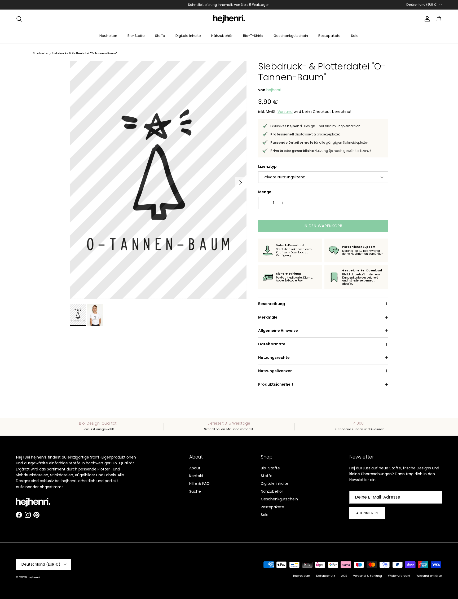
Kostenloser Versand (195, 7)
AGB (344, 576)
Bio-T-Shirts (253, 35)
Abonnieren (367, 513)
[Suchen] (19, 19)
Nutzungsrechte (274, 357)
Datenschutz (325, 576)
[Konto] (426, 19)
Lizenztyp (267, 166)
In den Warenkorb (323, 225)
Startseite (40, 53)
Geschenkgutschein (291, 35)
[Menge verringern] (263, 203)
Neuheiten (108, 35)
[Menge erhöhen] (284, 203)
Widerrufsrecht (399, 576)
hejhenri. (274, 90)
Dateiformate (271, 344)
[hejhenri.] (229, 19)
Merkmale (268, 317)
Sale (355, 35)
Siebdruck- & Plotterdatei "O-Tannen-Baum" (84, 53)
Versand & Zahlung (367, 576)
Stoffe (160, 35)
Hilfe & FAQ (199, 483)
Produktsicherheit (275, 384)
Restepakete (329, 35)
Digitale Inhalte (188, 35)
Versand (285, 111)
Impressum (301, 576)
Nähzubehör (222, 35)
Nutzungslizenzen (275, 370)
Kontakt (196, 475)
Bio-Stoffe (136, 35)
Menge (264, 192)
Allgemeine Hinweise (278, 330)
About (194, 468)
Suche (195, 491)
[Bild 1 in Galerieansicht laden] (158, 180)
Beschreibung (271, 303)
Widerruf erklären (429, 576)
